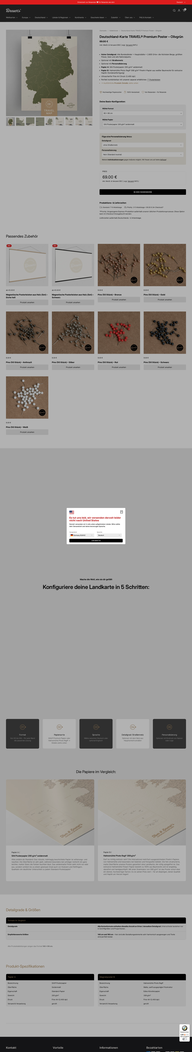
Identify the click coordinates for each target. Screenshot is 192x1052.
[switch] (184, 1039)
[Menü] (188, 1025)
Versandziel (73, 532)
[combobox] (78, 535)
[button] (121, 512)
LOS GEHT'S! (96, 540)
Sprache (99, 532)
